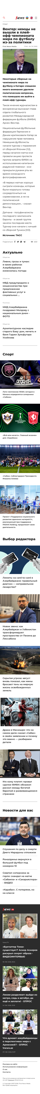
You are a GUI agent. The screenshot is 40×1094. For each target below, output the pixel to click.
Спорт (5, 24)
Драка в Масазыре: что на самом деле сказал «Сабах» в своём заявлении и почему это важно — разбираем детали (20, 736)
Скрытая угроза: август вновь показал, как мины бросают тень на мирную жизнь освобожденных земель (18, 684)
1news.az (11, 1080)
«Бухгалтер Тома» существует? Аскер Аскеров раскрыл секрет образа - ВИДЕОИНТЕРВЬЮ (20, 951)
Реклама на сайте (10, 1064)
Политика (6, 302)
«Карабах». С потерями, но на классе (18, 891)
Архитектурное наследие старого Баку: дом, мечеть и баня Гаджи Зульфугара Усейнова (19, 333)
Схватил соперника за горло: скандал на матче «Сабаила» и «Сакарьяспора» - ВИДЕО (20, 878)
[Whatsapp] (21, 242)
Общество (6, 257)
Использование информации (15, 1067)
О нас (5, 1069)
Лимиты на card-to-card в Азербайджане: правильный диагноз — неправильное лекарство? (20, 582)
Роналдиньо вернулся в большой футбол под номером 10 (17, 862)
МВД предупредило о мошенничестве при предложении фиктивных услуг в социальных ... (16, 289)
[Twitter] (18, 242)
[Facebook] (15, 242)
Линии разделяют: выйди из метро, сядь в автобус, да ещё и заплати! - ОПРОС (20, 998)
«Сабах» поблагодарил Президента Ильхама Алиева (20, 477)
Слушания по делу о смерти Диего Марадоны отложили (20, 851)
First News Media (9, 46)
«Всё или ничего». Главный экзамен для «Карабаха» (20, 436)
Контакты (7, 1072)
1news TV (6, 942)
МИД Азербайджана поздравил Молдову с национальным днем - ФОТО (16, 312)
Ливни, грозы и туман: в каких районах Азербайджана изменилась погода (16, 266)
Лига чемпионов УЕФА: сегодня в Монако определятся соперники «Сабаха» (18, 394)
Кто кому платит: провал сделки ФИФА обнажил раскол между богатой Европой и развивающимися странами (20, 787)
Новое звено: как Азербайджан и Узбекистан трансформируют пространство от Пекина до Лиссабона (19, 632)
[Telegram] (24, 242)
